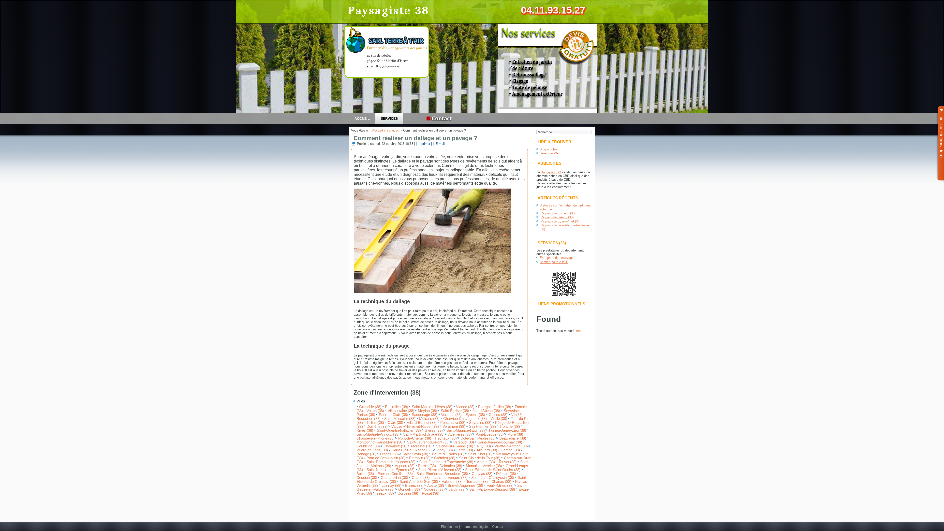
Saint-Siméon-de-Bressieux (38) (442, 474)
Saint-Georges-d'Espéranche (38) (446, 462)
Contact (497, 527)
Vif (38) (517, 415)
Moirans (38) (429, 419)
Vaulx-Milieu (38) (500, 485)
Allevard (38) (487, 450)
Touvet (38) (507, 462)
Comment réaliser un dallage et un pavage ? (415, 138)
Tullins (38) (375, 423)
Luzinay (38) (391, 485)
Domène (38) (377, 426)
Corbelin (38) (408, 493)
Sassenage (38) (424, 415)
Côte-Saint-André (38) (478, 438)
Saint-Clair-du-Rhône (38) (412, 450)
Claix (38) (395, 423)
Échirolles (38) (396, 407)
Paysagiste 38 (388, 10)
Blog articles (548, 149)
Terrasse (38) (477, 482)
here (578, 331)
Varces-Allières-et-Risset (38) (415, 426)
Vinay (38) (444, 450)
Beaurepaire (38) (512, 438)
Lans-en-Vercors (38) (450, 478)
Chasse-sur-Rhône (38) (375, 438)
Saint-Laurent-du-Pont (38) (428, 442)
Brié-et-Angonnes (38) (465, 485)
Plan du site (449, 527)
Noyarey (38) (434, 489)
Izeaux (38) (385, 493)
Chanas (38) (501, 482)
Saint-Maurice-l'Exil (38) (465, 430)
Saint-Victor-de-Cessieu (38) (492, 489)
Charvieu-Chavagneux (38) (465, 419)
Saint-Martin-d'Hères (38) (432, 407)
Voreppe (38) (451, 415)
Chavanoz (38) (395, 446)
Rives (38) (364, 430)
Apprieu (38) (404, 466)
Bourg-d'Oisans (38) (448, 454)
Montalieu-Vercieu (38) (484, 466)
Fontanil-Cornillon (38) (395, 474)
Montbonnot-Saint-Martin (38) (379, 442)
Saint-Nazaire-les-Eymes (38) (390, 470)
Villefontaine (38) (401, 411)
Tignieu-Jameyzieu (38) (507, 430)
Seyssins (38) (480, 423)
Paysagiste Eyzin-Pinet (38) (560, 221)
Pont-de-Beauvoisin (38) (386, 458)
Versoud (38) (463, 442)
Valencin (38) (452, 482)
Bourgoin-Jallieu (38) (494, 407)
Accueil (362, 118)
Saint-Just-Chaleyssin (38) (492, 478)
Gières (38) (434, 430)
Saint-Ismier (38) (482, 426)
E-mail (440, 144)
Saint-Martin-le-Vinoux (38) (377, 434)
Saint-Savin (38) (415, 454)
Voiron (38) (375, 411)
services (389, 118)
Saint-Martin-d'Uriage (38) (423, 434)
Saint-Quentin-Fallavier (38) (399, 430)
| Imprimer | (424, 144)
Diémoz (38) (506, 474)
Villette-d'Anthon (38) (511, 446)
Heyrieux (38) (446, 438)
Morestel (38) (421, 446)
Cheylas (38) (482, 474)
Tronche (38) (510, 426)
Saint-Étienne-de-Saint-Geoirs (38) (492, 470)
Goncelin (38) (409, 489)
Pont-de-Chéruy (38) (414, 438)
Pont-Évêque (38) (489, 434)
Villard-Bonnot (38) (422, 423)
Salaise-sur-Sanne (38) (454, 446)
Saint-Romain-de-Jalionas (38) (391, 462)
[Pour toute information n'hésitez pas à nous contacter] (440, 118)
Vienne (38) (465, 407)
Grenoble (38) (370, 407)
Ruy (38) (484, 446)
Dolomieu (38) (451, 466)
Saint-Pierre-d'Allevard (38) (439, 470)
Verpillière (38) (453, 426)
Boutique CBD (551, 172)
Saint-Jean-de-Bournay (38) (500, 442)
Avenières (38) (460, 434)
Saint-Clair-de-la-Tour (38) (479, 458)
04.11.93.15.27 (553, 10)
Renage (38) (366, 454)
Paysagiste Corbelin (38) (558, 213)
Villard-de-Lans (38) (372, 450)
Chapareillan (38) (394, 478)
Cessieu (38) (366, 478)
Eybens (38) (475, 415)
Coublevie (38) (368, 446)
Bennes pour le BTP (554, 262)
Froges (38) (389, 454)
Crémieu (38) (444, 458)
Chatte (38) (421, 478)
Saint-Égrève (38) (455, 411)
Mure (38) (515, 434)
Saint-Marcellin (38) (399, 419)
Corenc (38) (510, 450)
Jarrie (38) (465, 450)
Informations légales (475, 527)
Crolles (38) (498, 415)
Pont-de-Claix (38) (393, 415)
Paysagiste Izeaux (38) (557, 217)
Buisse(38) (365, 474)
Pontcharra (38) (452, 423)
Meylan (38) (427, 411)
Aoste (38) (435, 485)
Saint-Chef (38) (480, 454)
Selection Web (550, 153)
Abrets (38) (486, 462)
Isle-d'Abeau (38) (486, 411)
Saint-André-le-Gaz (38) (419, 482)
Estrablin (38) (419, 458)
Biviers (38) (414, 485)
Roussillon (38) (368, 419)
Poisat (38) (430, 493)
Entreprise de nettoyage (557, 258)
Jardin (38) (457, 489)
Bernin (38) (427, 466)
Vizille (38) (498, 419)
